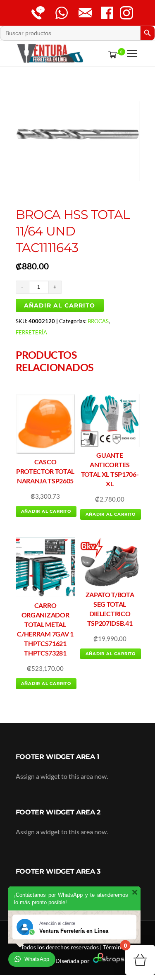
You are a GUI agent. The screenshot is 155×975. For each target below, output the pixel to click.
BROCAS (98, 321)
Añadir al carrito (59, 305)
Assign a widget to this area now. (62, 776)
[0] (110, 54)
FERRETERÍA (31, 332)
